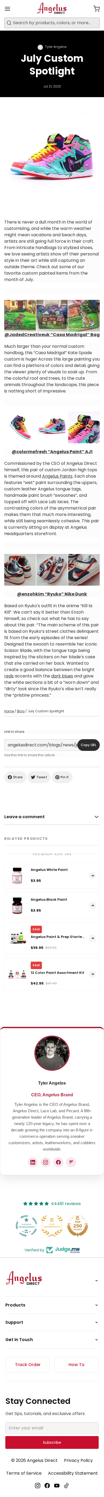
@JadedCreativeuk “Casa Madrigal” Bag (52, 335)
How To (77, 1365)
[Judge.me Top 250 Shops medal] (77, 1226)
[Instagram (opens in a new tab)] (46, 1162)
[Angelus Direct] (52, 8)
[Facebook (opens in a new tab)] (58, 1162)
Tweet (41, 777)
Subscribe (52, 1442)
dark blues (62, 676)
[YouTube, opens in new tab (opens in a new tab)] (56, 1485)
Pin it (65, 777)
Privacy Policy (78, 1460)
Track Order (28, 1365)
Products (15, 1305)
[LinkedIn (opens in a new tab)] (33, 1162)
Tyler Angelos (52, 1083)
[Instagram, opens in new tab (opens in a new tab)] (37, 1485)
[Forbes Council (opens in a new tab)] (71, 1162)
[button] (94, 8)
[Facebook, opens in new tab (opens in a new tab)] (47, 1485)
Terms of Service (24, 1473)
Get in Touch (19, 1340)
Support (14, 1322)
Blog (21, 711)
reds (9, 676)
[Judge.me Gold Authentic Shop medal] (52, 1226)
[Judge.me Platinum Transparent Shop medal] (26, 1226)
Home (9, 711)
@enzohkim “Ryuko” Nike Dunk (52, 594)
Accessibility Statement (73, 1473)
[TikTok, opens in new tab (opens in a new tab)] (66, 1485)
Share (18, 777)
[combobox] (52, 23)
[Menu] (9, 8)
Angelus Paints (57, 476)
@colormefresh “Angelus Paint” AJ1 (52, 452)
